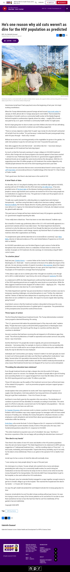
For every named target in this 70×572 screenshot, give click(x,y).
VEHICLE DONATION (45, 549)
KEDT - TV (28, 557)
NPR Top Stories (11, 511)
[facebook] (55, 549)
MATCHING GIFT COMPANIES (44, 551)
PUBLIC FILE (43, 562)
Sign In (41, 2)
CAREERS (42, 561)
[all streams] (67, 8)
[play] (4, 9)
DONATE (63, 2)
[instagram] (55, 553)
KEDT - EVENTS (30, 559)
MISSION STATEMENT (46, 560)
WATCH (51, 3)
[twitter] (55, 556)
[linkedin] (55, 559)
